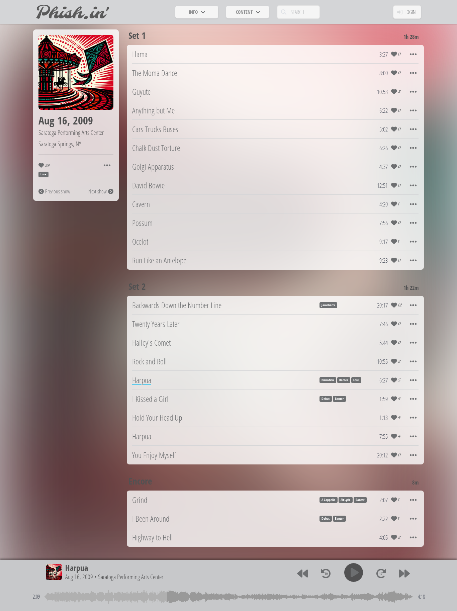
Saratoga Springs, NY (59, 143)
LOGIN (410, 12)
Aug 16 (52, 120)
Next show (97, 191)
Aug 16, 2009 (79, 576)
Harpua (76, 567)
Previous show (57, 191)
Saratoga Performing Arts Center (71, 132)
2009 (83, 120)
